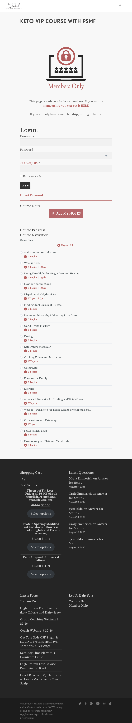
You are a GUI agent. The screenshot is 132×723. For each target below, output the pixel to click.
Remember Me (32, 176)
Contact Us (76, 601)
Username (27, 136)
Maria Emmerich (80, 478)
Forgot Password (31, 195)
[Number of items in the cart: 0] (23, 479)
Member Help (78, 605)
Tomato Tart (29, 601)
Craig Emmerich (80, 493)
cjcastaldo (76, 508)
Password (26, 149)
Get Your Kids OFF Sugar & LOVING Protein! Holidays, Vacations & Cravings (39, 642)
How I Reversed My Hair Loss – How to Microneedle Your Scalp (40, 679)
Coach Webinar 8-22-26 (36, 630)
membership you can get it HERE (66, 105)
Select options (41, 513)
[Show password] (106, 155)
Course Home (27, 240)
